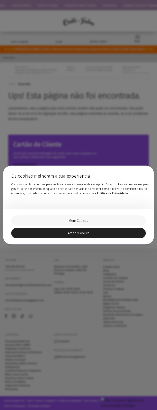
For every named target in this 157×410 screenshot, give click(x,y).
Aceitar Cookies (78, 233)
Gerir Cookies (78, 221)
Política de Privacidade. (113, 193)
